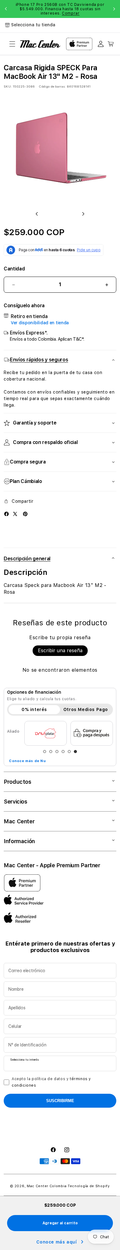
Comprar (70, 13)
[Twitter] (15, 514)
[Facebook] (6, 514)
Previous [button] (6, 9)
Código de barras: (52, 86)
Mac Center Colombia (46, 1186)
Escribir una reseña (60, 650)
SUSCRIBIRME (60, 1100)
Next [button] (114, 9)
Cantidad (14, 269)
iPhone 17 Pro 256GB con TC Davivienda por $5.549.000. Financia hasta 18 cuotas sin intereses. (60, 8)
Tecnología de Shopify (89, 1186)
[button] (12, 44)
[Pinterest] (25, 514)
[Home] (40, 44)
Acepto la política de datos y (51, 1082)
